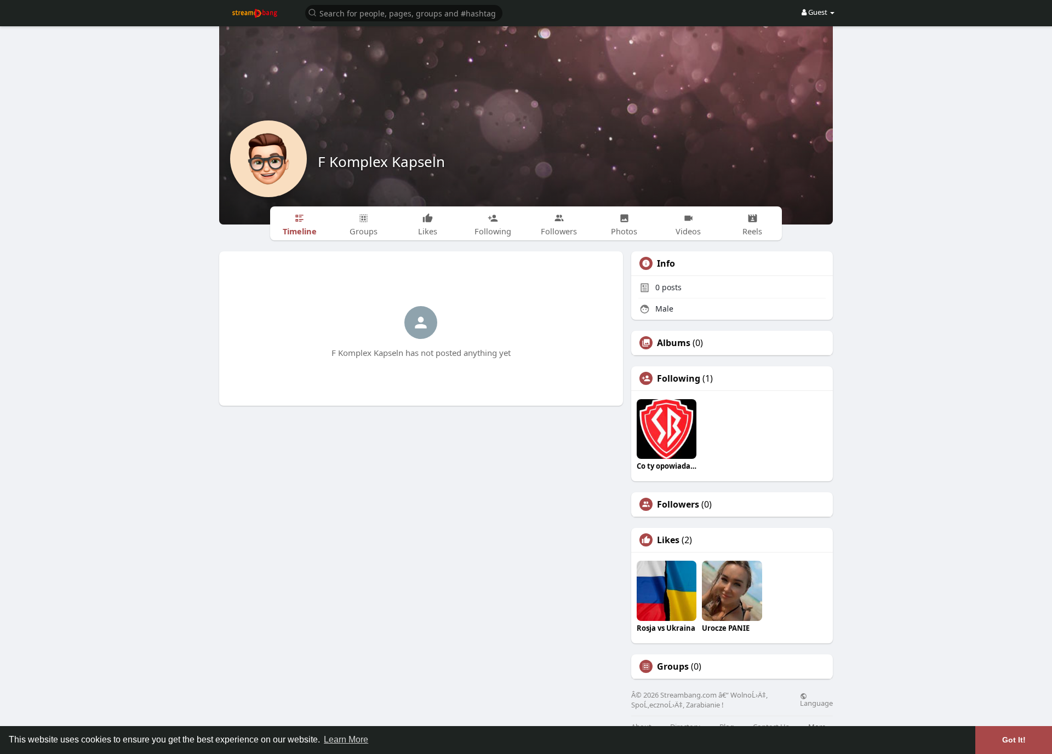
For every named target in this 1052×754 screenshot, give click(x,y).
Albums (673, 342)
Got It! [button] (1014, 739)
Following (678, 378)
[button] (403, 12)
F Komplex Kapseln (381, 161)
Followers (678, 504)
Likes (668, 540)
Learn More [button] (346, 739)
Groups (673, 666)
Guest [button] (818, 12)
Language (816, 702)
